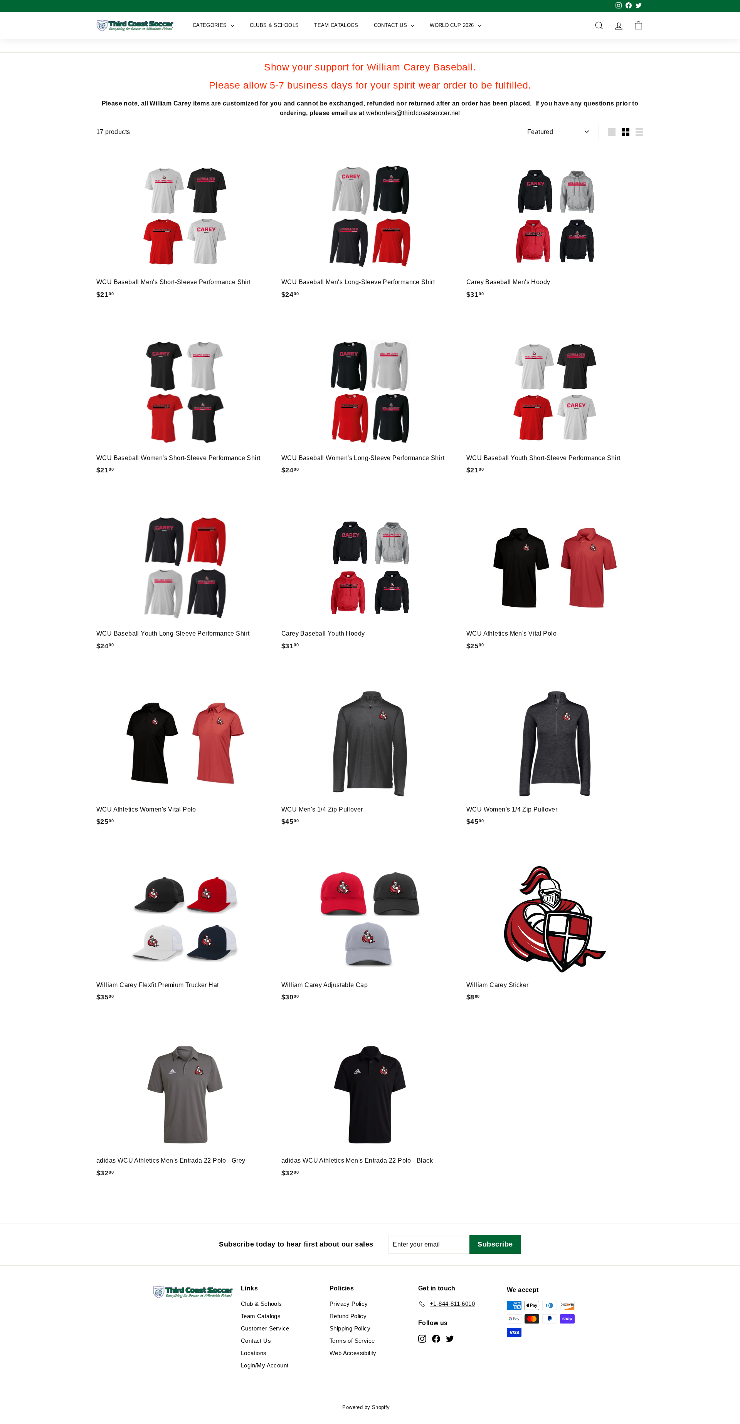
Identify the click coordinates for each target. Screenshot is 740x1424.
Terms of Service (352, 1340)
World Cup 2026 (453, 25)
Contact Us (391, 25)
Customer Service (265, 1328)
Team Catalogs (336, 25)
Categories (211, 25)
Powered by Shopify (366, 1407)
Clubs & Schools (274, 25)
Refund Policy (348, 1316)
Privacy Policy (349, 1303)
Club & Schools (261, 1303)
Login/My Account (264, 1365)
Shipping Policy (350, 1328)
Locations (254, 1353)
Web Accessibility (353, 1353)
